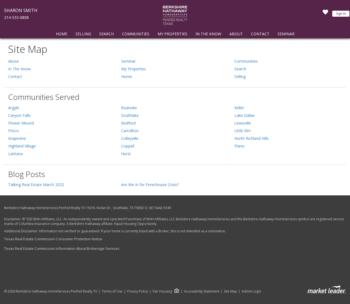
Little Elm (242, 130)
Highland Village (22, 146)
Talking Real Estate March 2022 (36, 184)
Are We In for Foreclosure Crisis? (150, 184)
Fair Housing (162, 291)
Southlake (130, 115)
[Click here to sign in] (325, 14)
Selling (83, 33)
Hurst (126, 153)
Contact (260, 33)
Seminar (286, 33)
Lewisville (242, 123)
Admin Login (251, 291)
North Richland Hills (251, 138)
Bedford (128, 123)
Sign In (341, 13)
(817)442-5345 (160, 207)
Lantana (15, 153)
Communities (135, 33)
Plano (239, 146)
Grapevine (17, 138)
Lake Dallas (244, 115)
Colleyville (129, 138)
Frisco (13, 130)
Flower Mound (21, 123)
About (236, 33)
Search (106, 33)
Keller (239, 107)
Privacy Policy (137, 291)
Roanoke (129, 107)
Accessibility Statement (201, 291)
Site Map (230, 291)
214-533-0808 (16, 17)
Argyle (13, 107)
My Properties (172, 33)
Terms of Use (112, 291)
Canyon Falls (19, 115)
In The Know (208, 33)
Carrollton (130, 130)
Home (61, 33)
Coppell (127, 146)
